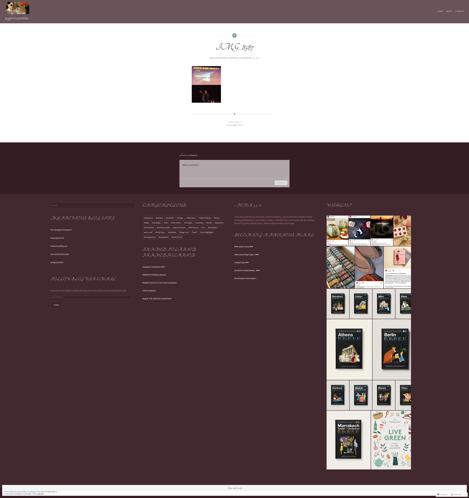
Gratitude (199, 223)
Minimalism (212, 227)
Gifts (166, 223)
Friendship (156, 223)
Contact (459, 11)
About (449, 11)
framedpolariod (57, 238)
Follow (56, 305)
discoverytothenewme (60, 254)
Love (203, 227)
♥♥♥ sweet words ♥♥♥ (243, 246)
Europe (217, 218)
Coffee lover (191, 218)
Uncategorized (149, 237)
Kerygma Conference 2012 (154, 267)
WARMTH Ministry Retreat (154, 275)
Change (180, 218)
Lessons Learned (179, 227)
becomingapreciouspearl (61, 230)
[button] (337, 230)
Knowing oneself (163, 227)
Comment (281, 183)
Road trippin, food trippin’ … (246, 278)
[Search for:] (93, 205)
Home (440, 11)
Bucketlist (170, 218)
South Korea (160, 232)
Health (209, 223)
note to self (148, 232)
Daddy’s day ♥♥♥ (241, 262)
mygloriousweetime (16, 18)
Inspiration (219, 223)
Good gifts (188, 223)
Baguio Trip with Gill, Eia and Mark (157, 298)
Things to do (184, 232)
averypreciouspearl (227, 58)
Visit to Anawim (149, 290)
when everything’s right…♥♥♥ (246, 254)
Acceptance (148, 218)
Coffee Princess (205, 218)
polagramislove (57, 262)
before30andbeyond (59, 246)
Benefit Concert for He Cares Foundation (160, 282)
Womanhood (164, 237)
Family (146, 223)
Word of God (177, 237)
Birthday (159, 218)
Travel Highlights (206, 232)
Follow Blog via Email (83, 279)
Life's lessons (193, 227)
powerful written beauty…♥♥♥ (247, 270)
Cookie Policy (40, 494)
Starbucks (172, 232)
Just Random (149, 227)
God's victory (176, 223)
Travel (194, 232)
